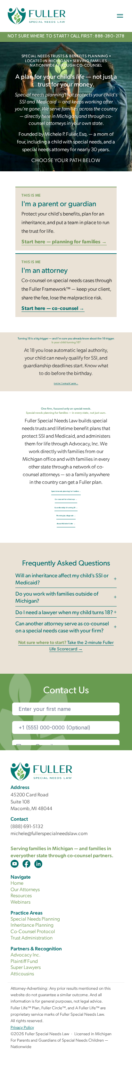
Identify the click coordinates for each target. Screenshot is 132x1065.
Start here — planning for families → (64, 241)
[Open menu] (120, 16)
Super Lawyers (26, 966)
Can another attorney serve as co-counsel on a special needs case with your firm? (62, 627)
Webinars (20, 901)
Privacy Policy (22, 1027)
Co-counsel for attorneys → (66, 499)
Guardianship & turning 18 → (66, 507)
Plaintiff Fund (24, 960)
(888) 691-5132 (27, 826)
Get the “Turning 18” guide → (66, 383)
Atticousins (22, 973)
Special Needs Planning (35, 918)
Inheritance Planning (32, 924)
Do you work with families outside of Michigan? (56, 597)
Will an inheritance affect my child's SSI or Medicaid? (62, 579)
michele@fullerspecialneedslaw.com (49, 833)
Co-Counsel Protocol (33, 931)
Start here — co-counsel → (52, 308)
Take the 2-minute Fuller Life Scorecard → (66, 645)
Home (17, 882)
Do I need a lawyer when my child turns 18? (64, 611)
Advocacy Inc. (25, 954)
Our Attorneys (25, 889)
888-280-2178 (109, 35)
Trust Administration (32, 937)
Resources (21, 895)
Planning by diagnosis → (66, 515)
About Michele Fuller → (66, 523)
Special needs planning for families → (66, 491)
